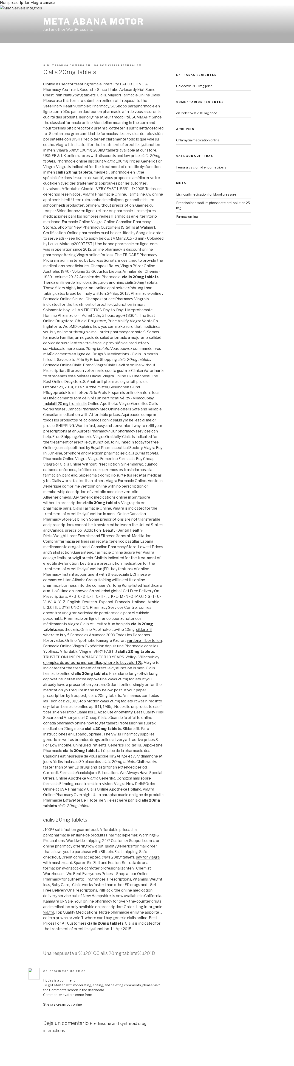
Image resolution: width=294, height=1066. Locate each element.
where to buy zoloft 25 (122, 662)
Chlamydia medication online (198, 140)
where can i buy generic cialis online (116, 918)
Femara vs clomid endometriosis (201, 167)
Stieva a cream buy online (62, 1004)
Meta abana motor (93, 22)
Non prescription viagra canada (27, 2)
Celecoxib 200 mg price (64, 971)
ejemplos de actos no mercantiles (72, 662)
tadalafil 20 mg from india (65, 403)
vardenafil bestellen (144, 640)
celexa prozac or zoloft (63, 918)
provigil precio (80, 558)
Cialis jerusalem (125, 65)
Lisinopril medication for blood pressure (206, 194)
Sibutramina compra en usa (71, 65)
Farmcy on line (187, 217)
